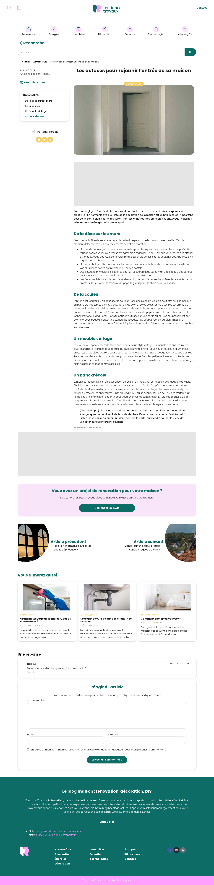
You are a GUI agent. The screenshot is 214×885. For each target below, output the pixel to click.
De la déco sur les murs (38, 100)
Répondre (31, 672)
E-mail (113, 734)
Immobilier (78, 34)
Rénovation (29, 34)
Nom (31, 734)
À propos (130, 849)
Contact (202, 8)
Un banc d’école (34, 116)
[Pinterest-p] (183, 850)
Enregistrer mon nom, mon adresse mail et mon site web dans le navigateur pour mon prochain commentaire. (99, 749)
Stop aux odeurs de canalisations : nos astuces (106, 620)
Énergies (54, 34)
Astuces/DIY (184, 34)
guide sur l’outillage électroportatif (56, 834)
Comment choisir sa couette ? (161, 618)
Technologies (156, 34)
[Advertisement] (134, 184)
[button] (39, 140)
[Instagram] (176, 850)
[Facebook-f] (170, 850)
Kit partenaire (133, 854)
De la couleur (32, 106)
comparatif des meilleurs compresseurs (59, 831)
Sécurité (130, 34)
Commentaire (36, 700)
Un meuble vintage (36, 111)
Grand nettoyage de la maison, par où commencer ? (45, 620)
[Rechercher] (190, 52)
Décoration (105, 34)
